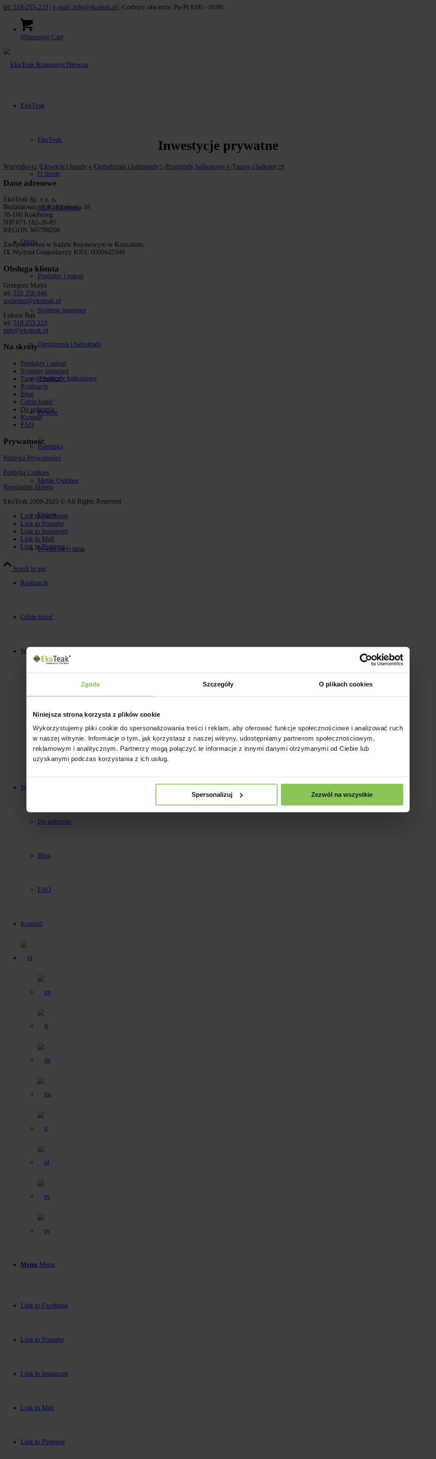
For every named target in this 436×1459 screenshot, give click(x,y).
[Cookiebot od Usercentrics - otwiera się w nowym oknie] (366, 659)
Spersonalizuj (212, 794)
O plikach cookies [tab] (346, 684)
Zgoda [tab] (90, 684)
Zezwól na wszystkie (342, 794)
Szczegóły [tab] (218, 684)
